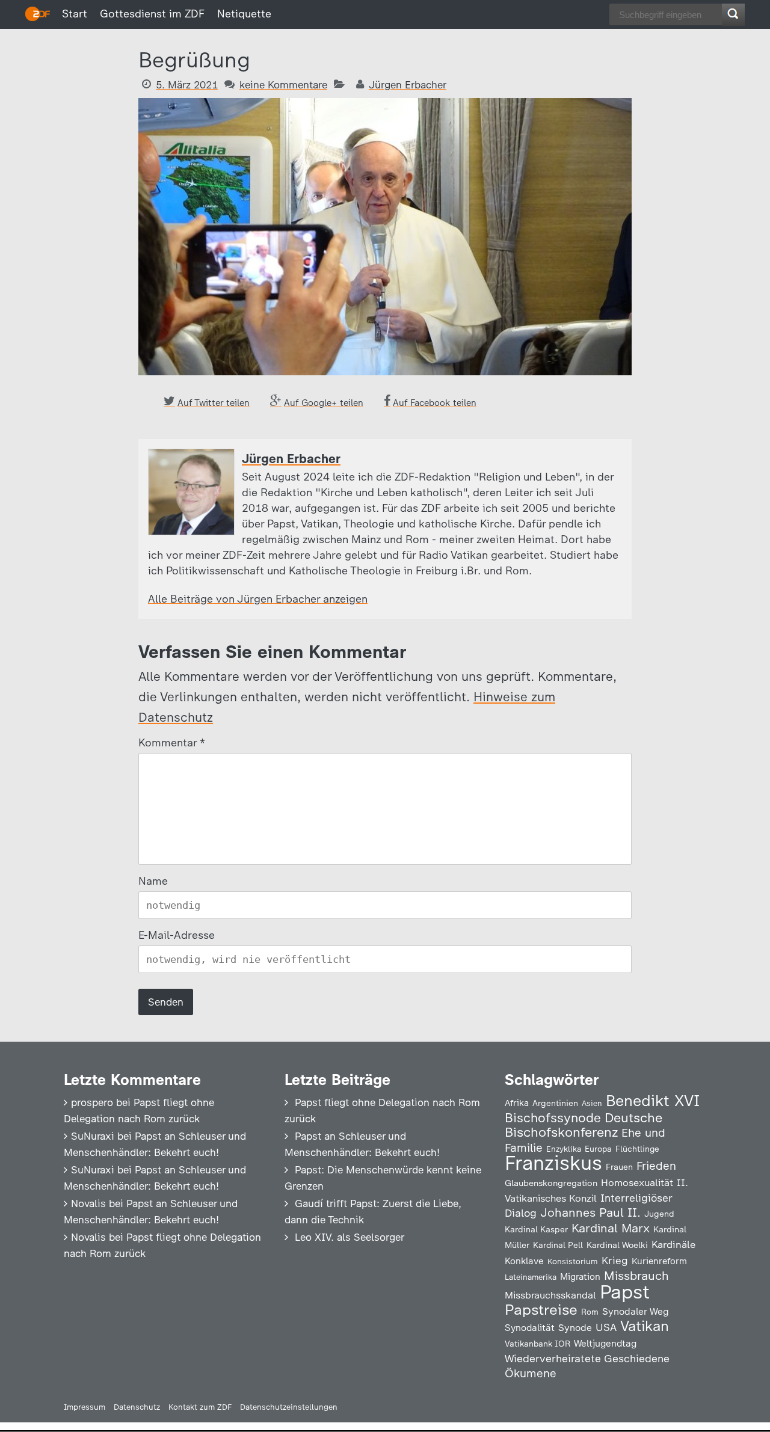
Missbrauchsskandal (550, 1295)
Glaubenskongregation (551, 1183)
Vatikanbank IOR (537, 1343)
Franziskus (553, 1163)
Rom (590, 1312)
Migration (580, 1276)
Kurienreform (659, 1261)
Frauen (619, 1167)
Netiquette (244, 13)
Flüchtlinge (637, 1149)
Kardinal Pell (558, 1245)
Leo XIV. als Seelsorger (349, 1237)
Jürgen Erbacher (407, 85)
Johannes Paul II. (590, 1212)
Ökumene (530, 1373)
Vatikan (644, 1326)
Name (153, 881)
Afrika (517, 1103)
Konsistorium (572, 1261)
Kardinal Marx (610, 1228)
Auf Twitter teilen (213, 403)
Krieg (615, 1261)
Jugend (659, 1213)
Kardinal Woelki (617, 1245)
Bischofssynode (553, 1117)
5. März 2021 (187, 85)
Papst (625, 1291)
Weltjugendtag (605, 1343)
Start (74, 13)
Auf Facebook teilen (434, 403)
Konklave (524, 1261)
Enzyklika (563, 1149)
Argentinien (555, 1103)
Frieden (656, 1166)
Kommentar (171, 742)
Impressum (84, 1407)
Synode (575, 1327)
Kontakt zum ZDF (200, 1407)
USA (606, 1327)
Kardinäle (673, 1244)
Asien (592, 1103)
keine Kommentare (283, 85)
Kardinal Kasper (536, 1229)
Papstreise (541, 1309)
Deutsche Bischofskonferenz (583, 1125)
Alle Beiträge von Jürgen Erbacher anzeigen (258, 599)
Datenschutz (137, 1407)
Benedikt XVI (653, 1101)
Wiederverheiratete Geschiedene (587, 1358)
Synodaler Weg (635, 1311)
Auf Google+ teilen (323, 403)
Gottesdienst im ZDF (152, 13)
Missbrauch (636, 1275)
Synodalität (530, 1327)
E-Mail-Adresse (176, 935)
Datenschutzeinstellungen (288, 1407)
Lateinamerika (530, 1277)
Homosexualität (637, 1182)
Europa (598, 1149)
